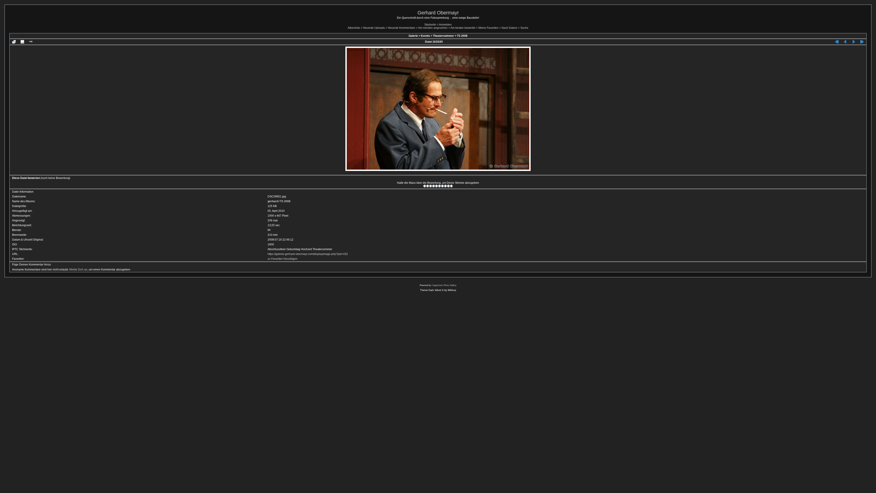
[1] (424, 186)
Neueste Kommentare (401, 27)
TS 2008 (462, 35)
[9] (448, 186)
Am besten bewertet (463, 27)
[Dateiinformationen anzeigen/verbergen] (22, 41)
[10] (451, 186)
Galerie (413, 35)
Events (425, 35)
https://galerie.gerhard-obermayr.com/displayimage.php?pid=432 (308, 254)
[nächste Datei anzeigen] (854, 41)
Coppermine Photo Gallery (444, 285)
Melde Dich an (78, 269)
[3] (430, 186)
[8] (445, 186)
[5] (436, 186)
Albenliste (354, 27)
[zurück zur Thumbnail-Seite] (14, 41)
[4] (433, 186)
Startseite (430, 24)
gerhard (273, 201)
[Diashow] (31, 41)
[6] (439, 186)
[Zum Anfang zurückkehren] (837, 41)
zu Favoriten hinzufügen (282, 258)
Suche (524, 27)
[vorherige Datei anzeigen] (845, 41)
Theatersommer (443, 35)
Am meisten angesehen (433, 27)
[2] (427, 186)
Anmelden (445, 24)
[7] (442, 186)
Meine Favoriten (488, 27)
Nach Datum (509, 27)
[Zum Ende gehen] (862, 41)
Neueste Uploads (374, 27)
